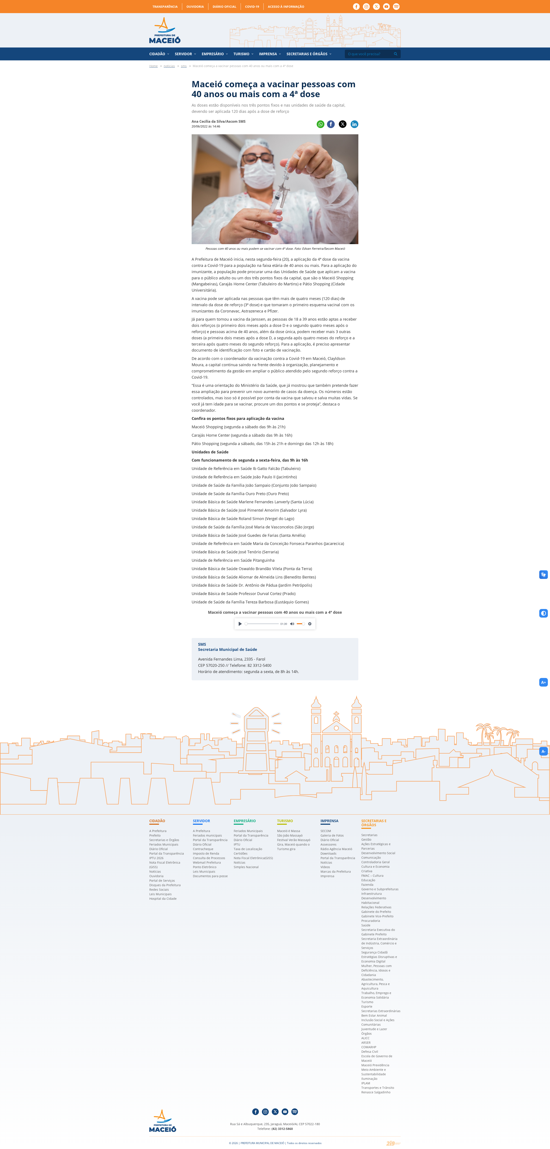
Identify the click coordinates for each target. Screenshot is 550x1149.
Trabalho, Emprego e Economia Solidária (376, 995)
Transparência (165, 7)
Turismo (367, 1002)
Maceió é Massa (288, 831)
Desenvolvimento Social (378, 853)
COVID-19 (252, 7)
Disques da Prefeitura (165, 885)
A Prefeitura (158, 831)
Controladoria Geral (375, 862)
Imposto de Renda (206, 853)
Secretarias (369, 835)
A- (543, 751)
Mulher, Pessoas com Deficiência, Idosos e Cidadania (376, 970)
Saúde (365, 925)
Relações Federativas (376, 907)
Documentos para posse (210, 876)
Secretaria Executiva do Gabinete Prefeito (378, 932)
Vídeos (325, 867)
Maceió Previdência (375, 1065)
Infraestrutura (371, 894)
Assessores (328, 844)
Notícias (155, 871)
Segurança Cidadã (374, 952)
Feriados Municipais (163, 844)
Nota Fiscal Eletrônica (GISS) (164, 864)
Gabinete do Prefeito (376, 912)
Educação (368, 880)
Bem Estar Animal (374, 1015)
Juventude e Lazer (374, 1029)
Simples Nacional (246, 867)
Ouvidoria (195, 7)
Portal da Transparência (166, 853)
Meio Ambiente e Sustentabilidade (373, 1072)
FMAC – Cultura (372, 876)
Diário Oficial (224, 7)
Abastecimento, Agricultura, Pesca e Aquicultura (375, 983)
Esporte (366, 1006)
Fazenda (367, 885)
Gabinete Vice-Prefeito (377, 916)
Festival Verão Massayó (293, 840)
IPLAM (365, 1083)
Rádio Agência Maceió (336, 849)
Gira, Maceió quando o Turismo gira (293, 846)
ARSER (366, 1042)
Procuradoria (370, 921)
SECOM (326, 831)
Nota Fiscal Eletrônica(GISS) (253, 858)
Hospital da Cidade (163, 899)
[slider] (262, 624)
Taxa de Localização (248, 849)
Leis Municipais (160, 894)
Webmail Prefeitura (207, 862)
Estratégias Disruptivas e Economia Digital (379, 959)
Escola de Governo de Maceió (376, 1058)
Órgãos (366, 1033)
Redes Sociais (159, 889)
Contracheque (203, 849)
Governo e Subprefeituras (380, 889)
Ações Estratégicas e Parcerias (376, 846)
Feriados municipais (207, 835)
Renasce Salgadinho (375, 1092)
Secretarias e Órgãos (307, 54)
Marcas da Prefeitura (336, 871)
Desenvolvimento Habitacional (373, 900)
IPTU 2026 (156, 858)
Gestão (366, 839)
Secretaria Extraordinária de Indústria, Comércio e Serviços (379, 943)
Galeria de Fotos (332, 835)
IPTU (237, 844)
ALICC (365, 1038)
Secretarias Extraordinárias (380, 1011)
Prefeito (154, 835)
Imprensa (327, 876)
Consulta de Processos (209, 858)
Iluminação (369, 1079)
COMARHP (368, 1047)
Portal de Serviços (162, 880)
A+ (543, 682)
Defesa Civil (369, 1052)
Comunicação (371, 857)
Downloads (328, 853)
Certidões (241, 853)
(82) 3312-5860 (282, 1129)
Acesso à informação (286, 7)
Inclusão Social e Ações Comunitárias (377, 1022)
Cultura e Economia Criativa (375, 868)
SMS (202, 644)
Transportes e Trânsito (377, 1088)
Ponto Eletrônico (204, 867)
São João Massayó (289, 835)
